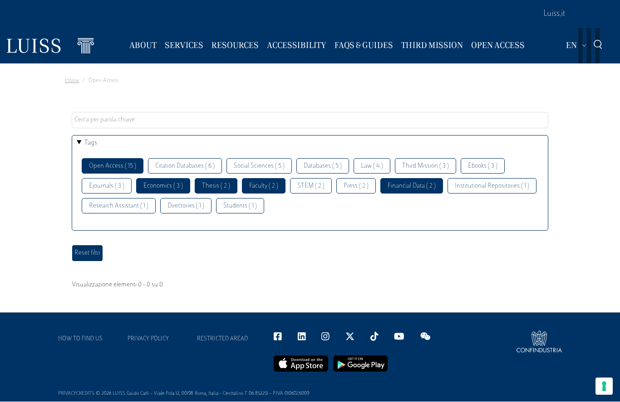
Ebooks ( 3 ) (482, 166)
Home (72, 80)
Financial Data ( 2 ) (412, 186)
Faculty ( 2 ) (263, 186)
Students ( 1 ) (240, 206)
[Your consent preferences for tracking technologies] (604, 386)
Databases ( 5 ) (323, 166)
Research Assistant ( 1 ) (118, 206)
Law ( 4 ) (372, 166)
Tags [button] (90, 143)
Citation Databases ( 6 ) (185, 166)
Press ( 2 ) (356, 186)
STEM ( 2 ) (311, 186)
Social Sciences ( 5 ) (259, 166)
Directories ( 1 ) (185, 206)
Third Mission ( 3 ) (425, 166)
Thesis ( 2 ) (216, 186)
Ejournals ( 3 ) (106, 186)
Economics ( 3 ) (163, 186)
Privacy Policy (148, 339)
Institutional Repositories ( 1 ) (492, 186)
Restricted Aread (222, 339)
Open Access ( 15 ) (112, 166)
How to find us (80, 339)
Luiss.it (554, 14)
